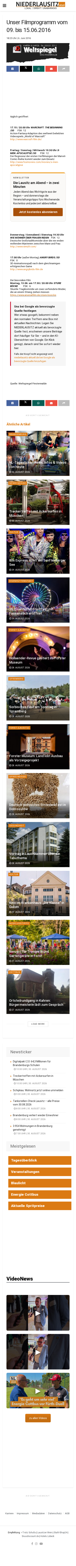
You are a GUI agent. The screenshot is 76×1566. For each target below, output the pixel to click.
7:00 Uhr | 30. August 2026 (31, 1133)
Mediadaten (38, 1513)
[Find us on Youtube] (41, 1543)
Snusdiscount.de (30, 1536)
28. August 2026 (20, 667)
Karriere (9, 1513)
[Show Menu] (4, 6)
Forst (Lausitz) (19, 630)
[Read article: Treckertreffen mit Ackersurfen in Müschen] (38, 502)
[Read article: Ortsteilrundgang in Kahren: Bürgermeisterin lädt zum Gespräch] (38, 991)
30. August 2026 (20, 472)
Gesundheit (16, 825)
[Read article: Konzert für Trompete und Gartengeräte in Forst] (38, 942)
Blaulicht (18, 1183)
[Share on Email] (51, 69)
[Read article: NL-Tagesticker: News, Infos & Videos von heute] (38, 453)
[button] (38, 1312)
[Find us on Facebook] (32, 1543)
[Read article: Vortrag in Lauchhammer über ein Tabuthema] (38, 844)
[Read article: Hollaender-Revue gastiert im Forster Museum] (38, 649)
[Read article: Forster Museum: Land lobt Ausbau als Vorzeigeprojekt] (38, 747)
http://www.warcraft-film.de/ (26, 139)
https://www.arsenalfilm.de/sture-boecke (33, 294)
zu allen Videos (38, 1418)
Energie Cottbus (24, 1194)
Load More (38, 1024)
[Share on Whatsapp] (39, 69)
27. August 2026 (20, 912)
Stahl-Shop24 (60, 1532)
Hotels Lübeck (47, 1536)
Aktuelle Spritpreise (28, 1206)
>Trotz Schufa (28, 1532)
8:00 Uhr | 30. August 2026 (31, 1108)
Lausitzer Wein (44, 1532)
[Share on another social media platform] (64, 69)
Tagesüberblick (24, 1160)
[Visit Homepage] (40, 5)
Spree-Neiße (17, 483)
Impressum (23, 1513)
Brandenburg (17, 434)
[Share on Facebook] (12, 69)
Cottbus (14, 972)
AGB (67, 1513)
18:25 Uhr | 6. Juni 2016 (18, 38)
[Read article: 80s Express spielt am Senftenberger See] (38, 551)
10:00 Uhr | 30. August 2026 (31, 1069)
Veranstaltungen (25, 1172)
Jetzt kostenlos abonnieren (38, 212)
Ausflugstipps (19, 923)
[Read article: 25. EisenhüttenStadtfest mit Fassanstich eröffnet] (38, 600)
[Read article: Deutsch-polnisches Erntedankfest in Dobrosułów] (38, 795)
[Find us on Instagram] (36, 1543)
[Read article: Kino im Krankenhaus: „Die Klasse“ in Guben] (38, 893)
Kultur (13, 532)
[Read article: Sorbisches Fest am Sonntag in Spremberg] (38, 698)
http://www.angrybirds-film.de (26, 269)
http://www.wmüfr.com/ (23, 246)
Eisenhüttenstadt (21, 581)
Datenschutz (55, 1513)
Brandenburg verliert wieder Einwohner (35, 1115)
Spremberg (16, 679)
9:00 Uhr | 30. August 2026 (31, 1094)
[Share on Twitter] (26, 69)
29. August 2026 (20, 570)
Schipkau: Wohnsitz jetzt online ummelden (38, 1090)
